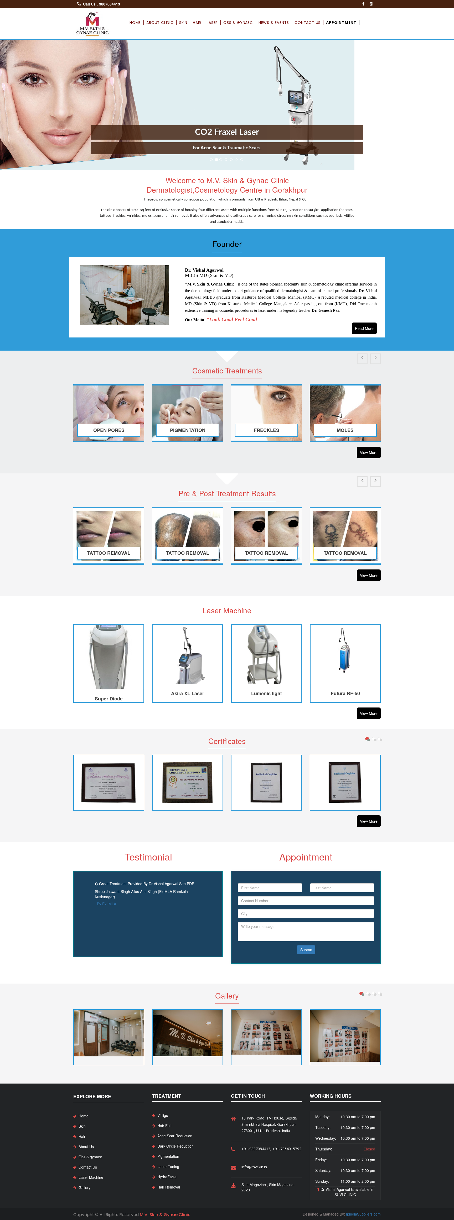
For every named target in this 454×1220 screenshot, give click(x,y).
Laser (212, 22)
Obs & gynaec (238, 22)
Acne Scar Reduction (174, 1135)
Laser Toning (168, 1166)
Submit (306, 949)
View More (369, 452)
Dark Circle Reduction (175, 1146)
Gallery (84, 1187)
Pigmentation (168, 1156)
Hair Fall (164, 1125)
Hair (197, 22)
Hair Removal (168, 1187)
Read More (364, 328)
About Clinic (160, 22)
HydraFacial (167, 1176)
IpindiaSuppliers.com (363, 1214)
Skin (183, 22)
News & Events (274, 22)
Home (135, 22)
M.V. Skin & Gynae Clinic (165, 1215)
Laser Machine (91, 1177)
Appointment (341, 22)
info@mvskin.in (254, 1166)
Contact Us (308, 22)
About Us (86, 1146)
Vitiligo (162, 1115)
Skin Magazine (254, 1184)
